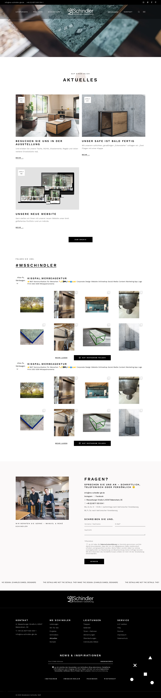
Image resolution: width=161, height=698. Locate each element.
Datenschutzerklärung (108, 544)
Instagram (88, 496)
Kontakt (128, 12)
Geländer (87, 628)
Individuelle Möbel (90, 642)
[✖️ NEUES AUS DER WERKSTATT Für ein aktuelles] (64, 304)
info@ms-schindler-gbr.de (14, 2)
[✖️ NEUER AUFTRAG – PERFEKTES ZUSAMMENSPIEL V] (64, 337)
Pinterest (110, 679)
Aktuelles (113, 12)
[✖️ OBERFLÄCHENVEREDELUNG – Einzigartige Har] (129, 304)
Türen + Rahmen (90, 631)
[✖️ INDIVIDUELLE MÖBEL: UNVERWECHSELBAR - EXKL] (129, 337)
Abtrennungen (89, 635)
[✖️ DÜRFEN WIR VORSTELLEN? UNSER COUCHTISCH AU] (32, 337)
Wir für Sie (54, 628)
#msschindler (36, 265)
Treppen (86, 624)
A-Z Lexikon (122, 624)
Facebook (99, 496)
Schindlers (54, 635)
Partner (120, 631)
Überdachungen (89, 638)
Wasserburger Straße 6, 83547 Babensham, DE (104, 500)
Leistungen (54, 624)
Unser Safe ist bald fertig (108, 141)
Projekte (53, 631)
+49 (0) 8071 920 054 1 (35, 2)
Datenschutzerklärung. (99, 671)
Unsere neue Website (36, 213)
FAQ (119, 628)
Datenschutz (122, 638)
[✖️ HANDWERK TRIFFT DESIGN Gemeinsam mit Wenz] (96, 304)
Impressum (121, 635)
